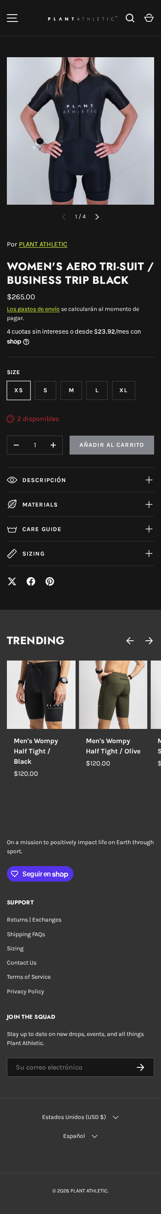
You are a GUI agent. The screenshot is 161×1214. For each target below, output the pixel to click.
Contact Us (21, 962)
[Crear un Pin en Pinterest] (49, 581)
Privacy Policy (25, 991)
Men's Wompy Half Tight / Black (36, 751)
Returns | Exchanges (34, 919)
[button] (149, 18)
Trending (36, 640)
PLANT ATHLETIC (43, 244)
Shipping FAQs (26, 934)
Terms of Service (29, 976)
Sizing (15, 948)
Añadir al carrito (111, 445)
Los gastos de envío (33, 309)
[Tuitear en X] (12, 581)
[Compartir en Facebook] (30, 581)
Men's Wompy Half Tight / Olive (113, 746)
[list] (80, 131)
